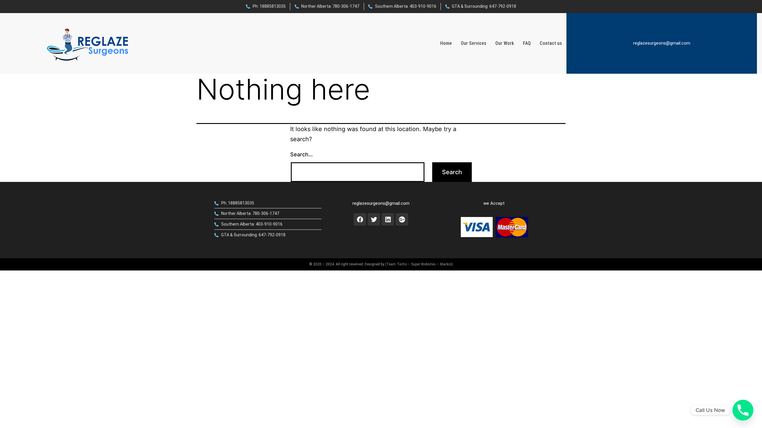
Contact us (551, 43)
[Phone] (743, 410)
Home (446, 43)
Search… (301, 154)
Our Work (504, 43)
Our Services (473, 43)
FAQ (527, 43)
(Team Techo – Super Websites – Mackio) (419, 264)
